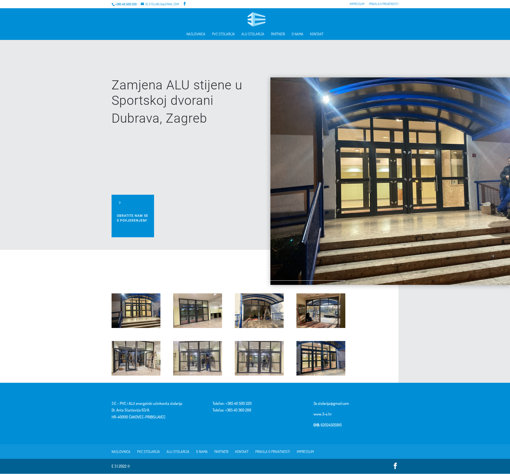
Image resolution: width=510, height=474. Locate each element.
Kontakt (317, 34)
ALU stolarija (252, 34)
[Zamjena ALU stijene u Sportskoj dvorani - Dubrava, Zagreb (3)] (259, 327)
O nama (297, 34)
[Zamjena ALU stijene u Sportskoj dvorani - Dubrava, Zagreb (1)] (136, 327)
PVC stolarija (223, 34)
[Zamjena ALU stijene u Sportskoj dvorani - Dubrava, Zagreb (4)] (320, 327)
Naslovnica (195, 34)
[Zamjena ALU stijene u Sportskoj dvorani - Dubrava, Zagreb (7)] (259, 375)
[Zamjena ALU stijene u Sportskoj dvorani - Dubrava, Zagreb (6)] (197, 375)
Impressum (357, 4)
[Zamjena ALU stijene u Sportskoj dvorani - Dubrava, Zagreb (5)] (136, 375)
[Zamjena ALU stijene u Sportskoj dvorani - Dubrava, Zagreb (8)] (320, 375)
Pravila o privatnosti (383, 4)
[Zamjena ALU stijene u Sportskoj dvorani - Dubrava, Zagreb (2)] (197, 327)
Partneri (278, 34)
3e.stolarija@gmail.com (331, 403)
